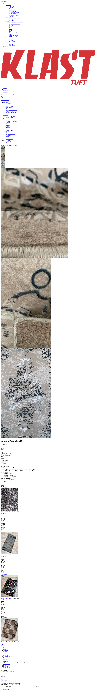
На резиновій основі (14, 15)
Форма (6, 469)
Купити (2, 461)
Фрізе (10, 26)
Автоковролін (12, 11)
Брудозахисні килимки (14, 24)
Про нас (5, 659)
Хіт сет (10, 30)
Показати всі (4, 487)
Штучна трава (9, 43)
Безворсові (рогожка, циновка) (16, 22)
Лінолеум (8, 17)
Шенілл (11, 25)
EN (1, 680)
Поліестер (11, 40)
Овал (3, 448)
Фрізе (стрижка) (13, 32)
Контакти (5, 46)
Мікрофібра (12, 37)
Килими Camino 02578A (6, 641)
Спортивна (11, 44)
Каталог (5, 3)
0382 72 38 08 (6, 664)
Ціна (30, 469)
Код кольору (12, 469)
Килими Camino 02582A (6, 511)
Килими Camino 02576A (6, 555)
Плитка (11, 16)
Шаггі (10, 29)
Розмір (17, 469)
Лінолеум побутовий (14, 19)
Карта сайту (6, 657)
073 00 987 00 (6, 665)
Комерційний (12, 7)
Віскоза (11, 27)
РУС (3, 680)
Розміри (2, 514)
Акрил (10, 34)
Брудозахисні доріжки (14, 12)
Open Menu (3, 1)
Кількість (24, 469)
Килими (8, 21)
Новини (5, 92)
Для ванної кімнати (13, 35)
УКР (2, 679)
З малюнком (12, 10)
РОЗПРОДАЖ (12, 13)
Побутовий (11, 6)
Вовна (10, 31)
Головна (2, 145)
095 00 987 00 (6, 666)
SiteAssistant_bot (4, 683)
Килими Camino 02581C (6, 598)
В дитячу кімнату (13, 8)
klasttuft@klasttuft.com (14, 683)
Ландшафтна (12, 45)
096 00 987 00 (6, 667)
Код (20, 469)
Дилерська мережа (7, 656)
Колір (3, 469)
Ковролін (8, 5)
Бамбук (10, 39)
